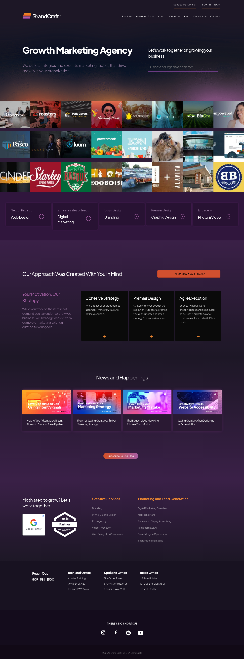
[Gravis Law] (15, 114)
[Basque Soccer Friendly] (76, 176)
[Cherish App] (167, 114)
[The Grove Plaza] (198, 146)
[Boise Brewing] (228, 176)
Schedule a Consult (185, 4)
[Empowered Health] (228, 114)
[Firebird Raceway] (137, 176)
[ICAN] (137, 144)
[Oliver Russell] (45, 176)
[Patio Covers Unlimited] (76, 114)
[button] (120, 456)
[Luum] (76, 144)
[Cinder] (15, 176)
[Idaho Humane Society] (167, 146)
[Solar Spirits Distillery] (137, 114)
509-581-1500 (211, 4)
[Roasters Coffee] (45, 114)
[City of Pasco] (15, 144)
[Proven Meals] (106, 144)
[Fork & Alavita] (167, 176)
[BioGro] (198, 114)
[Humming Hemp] (106, 114)
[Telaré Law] (45, 144)
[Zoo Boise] (106, 176)
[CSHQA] (198, 176)
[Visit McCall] (228, 146)
